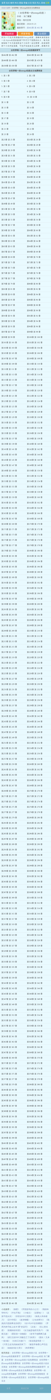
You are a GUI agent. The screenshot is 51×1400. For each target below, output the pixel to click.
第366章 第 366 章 (34, 1047)
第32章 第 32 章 (34, 156)
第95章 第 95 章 (8, 326)
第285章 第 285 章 (9, 834)
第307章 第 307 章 (9, 892)
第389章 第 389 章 (9, 1111)
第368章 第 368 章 (34, 1052)
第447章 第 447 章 (9, 1266)
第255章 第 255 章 (9, 754)
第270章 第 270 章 (34, 791)
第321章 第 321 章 (9, 930)
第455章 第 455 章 (9, 1287)
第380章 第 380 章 (34, 1085)
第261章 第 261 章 (9, 770)
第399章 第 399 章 (9, 1138)
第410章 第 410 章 (34, 1165)
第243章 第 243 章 (9, 722)
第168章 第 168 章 (34, 519)
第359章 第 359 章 (9, 1031)
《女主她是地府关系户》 (33, 1330)
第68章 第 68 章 (34, 252)
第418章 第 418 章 (34, 1186)
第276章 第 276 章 (34, 807)
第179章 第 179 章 (9, 551)
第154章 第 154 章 (34, 481)
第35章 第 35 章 (8, 166)
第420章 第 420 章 (34, 1191)
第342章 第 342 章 (34, 983)
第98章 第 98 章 (34, 332)
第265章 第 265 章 (9, 780)
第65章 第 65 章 (8, 246)
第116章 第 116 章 (34, 380)
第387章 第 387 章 (9, 1106)
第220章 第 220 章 (34, 657)
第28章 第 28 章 (34, 145)
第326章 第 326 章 (34, 940)
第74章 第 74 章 (34, 268)
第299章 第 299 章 (9, 871)
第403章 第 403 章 (9, 1149)
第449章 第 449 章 (9, 1271)
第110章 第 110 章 (34, 364)
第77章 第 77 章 (8, 278)
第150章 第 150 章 (34, 471)
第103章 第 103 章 (9, 348)
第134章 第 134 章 (34, 428)
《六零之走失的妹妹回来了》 (14, 1344)
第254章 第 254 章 (34, 748)
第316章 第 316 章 (34, 914)
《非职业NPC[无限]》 (23, 1316)
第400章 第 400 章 (34, 1138)
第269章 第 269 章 (9, 791)
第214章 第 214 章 (34, 641)
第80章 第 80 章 (34, 284)
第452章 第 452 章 (34, 1277)
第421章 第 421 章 (9, 1197)
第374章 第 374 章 (34, 1068)
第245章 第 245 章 (9, 727)
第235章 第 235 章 (9, 700)
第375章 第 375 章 (9, 1074)
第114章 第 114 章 (34, 375)
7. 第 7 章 (5, 92)
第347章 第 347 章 (9, 999)
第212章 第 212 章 (34, 636)
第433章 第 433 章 (9, 1229)
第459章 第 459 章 (34, 60)
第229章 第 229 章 (9, 684)
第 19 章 (4, 124)
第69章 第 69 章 (8, 257)
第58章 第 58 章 (34, 225)
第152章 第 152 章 (34, 476)
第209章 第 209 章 (9, 631)
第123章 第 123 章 (9, 401)
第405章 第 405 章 (9, 1154)
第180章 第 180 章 (34, 551)
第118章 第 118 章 (34, 385)
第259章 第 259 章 (9, 764)
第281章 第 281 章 (9, 823)
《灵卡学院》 (12, 1320)
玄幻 (8, 3)
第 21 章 (4, 129)
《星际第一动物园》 (19, 1334)
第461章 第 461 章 (34, 55)
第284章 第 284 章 (34, 828)
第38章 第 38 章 (34, 172)
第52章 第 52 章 (34, 209)
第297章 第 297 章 (9, 866)
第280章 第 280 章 (34, 818)
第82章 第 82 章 (34, 289)
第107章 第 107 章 (9, 359)
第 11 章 (4, 102)
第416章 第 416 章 (34, 1181)
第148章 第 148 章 (34, 465)
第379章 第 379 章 (9, 1085)
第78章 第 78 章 (34, 278)
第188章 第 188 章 (34, 572)
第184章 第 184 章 (34, 561)
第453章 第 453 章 (9, 1282)
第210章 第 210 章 (34, 631)
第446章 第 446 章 (34, 1261)
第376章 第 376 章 (34, 1074)
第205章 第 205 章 (9, 620)
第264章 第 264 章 (34, 775)
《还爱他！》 (39, 1313)
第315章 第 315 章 (9, 914)
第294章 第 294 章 (34, 855)
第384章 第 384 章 (34, 1095)
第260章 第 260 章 (34, 764)
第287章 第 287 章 (9, 839)
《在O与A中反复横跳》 (33, 1323)
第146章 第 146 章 (34, 460)
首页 (4, 3)
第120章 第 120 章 (34, 391)
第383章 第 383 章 (9, 1095)
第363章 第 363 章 (9, 1042)
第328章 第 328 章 (34, 946)
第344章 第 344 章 (34, 988)
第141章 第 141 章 (9, 449)
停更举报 (25, 33)
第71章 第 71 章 (8, 262)
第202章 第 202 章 (34, 609)
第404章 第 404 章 (34, 1149)
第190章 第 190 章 (34, 577)
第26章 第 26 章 (34, 140)
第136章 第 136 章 (34, 433)
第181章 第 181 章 (9, 556)
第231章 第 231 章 (9, 689)
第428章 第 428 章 (34, 1213)
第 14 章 (30, 108)
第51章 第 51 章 (8, 209)
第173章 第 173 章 (9, 535)
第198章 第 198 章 (34, 599)
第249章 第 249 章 (9, 738)
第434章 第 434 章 (34, 1229)
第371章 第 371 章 (9, 1063)
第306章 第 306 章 (34, 887)
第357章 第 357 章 (9, 1026)
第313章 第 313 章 (9, 908)
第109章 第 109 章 (9, 364)
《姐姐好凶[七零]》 (14, 1348)
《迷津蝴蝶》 (24, 1320)
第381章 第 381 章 (9, 1090)
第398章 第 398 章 (34, 1133)
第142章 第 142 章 (34, 449)
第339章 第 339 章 (9, 978)
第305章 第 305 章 (9, 887)
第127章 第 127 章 (9, 412)
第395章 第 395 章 (9, 1127)
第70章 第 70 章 (34, 257)
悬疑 (21, 3)
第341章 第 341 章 (9, 983)
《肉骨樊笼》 (30, 1348)
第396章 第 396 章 (34, 1127)
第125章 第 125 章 (9, 407)
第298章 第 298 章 (34, 866)
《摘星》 (16, 1309)
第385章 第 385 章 (9, 1101)
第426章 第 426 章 (34, 1207)
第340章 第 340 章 (34, 978)
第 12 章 (30, 102)
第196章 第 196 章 (34, 593)
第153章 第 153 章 (9, 481)
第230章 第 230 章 (34, 684)
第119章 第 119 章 (9, 391)
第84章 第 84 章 (34, 294)
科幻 (17, 3)
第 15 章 (4, 113)
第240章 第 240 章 (34, 711)
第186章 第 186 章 (34, 567)
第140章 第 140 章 (34, 444)
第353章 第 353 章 (9, 1015)
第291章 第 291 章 (9, 850)
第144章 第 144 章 (34, 455)
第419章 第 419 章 (9, 1191)
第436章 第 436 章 (34, 1234)
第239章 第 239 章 (9, 711)
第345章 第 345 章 (9, 994)
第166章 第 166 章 (34, 513)
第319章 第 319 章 (9, 924)
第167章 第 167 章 (9, 519)
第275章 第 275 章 (9, 807)
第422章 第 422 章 (34, 1197)
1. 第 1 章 (5, 76)
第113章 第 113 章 (9, 375)
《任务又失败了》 (19, 1341)
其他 (43, 3)
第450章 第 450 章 (34, 1271)
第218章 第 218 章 (34, 652)
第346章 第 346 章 (34, 994)
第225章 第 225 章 (9, 673)
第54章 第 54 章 (34, 214)
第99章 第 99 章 (8, 337)
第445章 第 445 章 (9, 1261)
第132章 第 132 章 (34, 423)
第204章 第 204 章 (34, 615)
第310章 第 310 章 (34, 898)
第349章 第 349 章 (9, 1004)
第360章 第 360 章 (34, 1031)
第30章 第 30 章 (34, 150)
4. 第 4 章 (31, 81)
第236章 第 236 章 (34, 700)
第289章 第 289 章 (9, 844)
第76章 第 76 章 (34, 273)
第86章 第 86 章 (34, 300)
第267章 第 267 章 (9, 786)
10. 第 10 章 (32, 97)
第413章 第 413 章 (9, 1175)
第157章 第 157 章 (9, 492)
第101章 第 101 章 (9, 343)
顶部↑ (41, 1388)
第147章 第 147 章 (9, 465)
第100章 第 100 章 (34, 337)
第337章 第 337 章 (9, 972)
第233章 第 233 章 (9, 695)
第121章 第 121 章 (9, 396)
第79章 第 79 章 (8, 284)
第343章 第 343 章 (9, 988)
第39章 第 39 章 (8, 177)
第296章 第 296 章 (34, 860)
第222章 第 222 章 (34, 663)
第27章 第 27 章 (8, 145)
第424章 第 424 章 (34, 1202)
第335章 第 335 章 (9, 967)
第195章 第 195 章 (9, 593)
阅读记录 (25, 1388)
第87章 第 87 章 (8, 305)
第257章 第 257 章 (9, 759)
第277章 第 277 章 (9, 812)
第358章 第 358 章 (34, 1026)
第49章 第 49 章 (8, 204)
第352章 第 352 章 (34, 1010)
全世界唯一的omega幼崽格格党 (31, 1374)
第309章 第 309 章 (9, 898)
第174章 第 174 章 (34, 535)
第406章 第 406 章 (34, 1154)
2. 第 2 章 (31, 76)
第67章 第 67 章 (8, 252)
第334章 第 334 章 (34, 962)
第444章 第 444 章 (34, 1255)
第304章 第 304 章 (34, 882)
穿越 (25, 3)
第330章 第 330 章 (34, 951)
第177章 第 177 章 (9, 545)
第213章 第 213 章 (9, 641)
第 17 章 (4, 118)
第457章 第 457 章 (34, 66)
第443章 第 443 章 (9, 1255)
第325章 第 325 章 (9, 940)
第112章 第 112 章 (34, 369)
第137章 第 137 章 (9, 439)
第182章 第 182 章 (34, 556)
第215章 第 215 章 (9, 647)
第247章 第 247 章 (9, 732)
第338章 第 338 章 (34, 972)
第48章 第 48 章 (34, 198)
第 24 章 (30, 134)
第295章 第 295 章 (9, 860)
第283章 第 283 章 (9, 828)
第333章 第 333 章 (9, 962)
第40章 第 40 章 (34, 177)
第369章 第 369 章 (9, 1058)
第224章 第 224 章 (34, 668)
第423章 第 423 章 (9, 1202)
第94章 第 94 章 (34, 321)
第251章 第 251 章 (9, 743)
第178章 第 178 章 (34, 545)
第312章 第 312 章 (34, 903)
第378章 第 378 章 (34, 1079)
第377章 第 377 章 (9, 1079)
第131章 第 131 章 (9, 423)
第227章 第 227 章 (9, 679)
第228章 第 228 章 (34, 679)
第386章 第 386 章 (34, 1101)
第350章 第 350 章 (34, 1004)
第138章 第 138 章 (34, 439)
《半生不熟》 (16, 1313)
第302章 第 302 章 (34, 876)
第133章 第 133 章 (9, 428)
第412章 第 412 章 (34, 1170)
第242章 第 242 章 (34, 716)
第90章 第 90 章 (34, 310)
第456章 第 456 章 (34, 1287)
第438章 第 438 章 (34, 1239)
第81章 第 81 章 (8, 289)
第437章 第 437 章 (9, 1239)
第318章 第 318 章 (34, 919)
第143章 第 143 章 (9, 455)
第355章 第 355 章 (9, 1020)
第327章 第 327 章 (9, 946)
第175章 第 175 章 (9, 540)
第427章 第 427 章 (9, 1213)
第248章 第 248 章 (34, 732)
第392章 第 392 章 (34, 1117)
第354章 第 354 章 (34, 1015)
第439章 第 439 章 (9, 1245)
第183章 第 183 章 (9, 561)
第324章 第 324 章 (34, 935)
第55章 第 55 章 (8, 220)
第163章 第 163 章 (9, 508)
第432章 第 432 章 (34, 1223)
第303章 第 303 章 (9, 882)
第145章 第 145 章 (9, 460)
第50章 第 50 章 (34, 204)
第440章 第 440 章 (34, 1245)
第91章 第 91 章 (8, 316)
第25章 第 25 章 (8, 140)
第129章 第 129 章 (9, 417)
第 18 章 (30, 118)
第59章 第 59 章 (8, 230)
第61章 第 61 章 (8, 236)
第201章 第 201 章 (9, 609)
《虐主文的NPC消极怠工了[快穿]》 (21, 1337)
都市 (12, 3)
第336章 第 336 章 (34, 967)
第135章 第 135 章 (9, 433)
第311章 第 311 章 (9, 903)
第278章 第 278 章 (34, 812)
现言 (34, 3)
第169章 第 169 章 (9, 524)
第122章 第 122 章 (34, 396)
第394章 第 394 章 (34, 1122)
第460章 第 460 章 (9, 60)
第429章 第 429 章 (9, 1218)
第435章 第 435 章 (9, 1234)
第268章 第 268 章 (34, 786)
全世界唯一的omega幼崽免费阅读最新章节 (27, 1367)
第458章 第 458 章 (9, 66)
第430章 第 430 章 (34, 1218)
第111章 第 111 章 (9, 369)
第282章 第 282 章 (34, 823)
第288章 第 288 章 (34, 839)
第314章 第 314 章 (34, 908)
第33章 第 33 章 (8, 161)
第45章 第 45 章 (8, 193)
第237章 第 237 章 (9, 705)
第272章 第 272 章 (34, 796)
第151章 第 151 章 (9, 476)
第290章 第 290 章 (34, 844)
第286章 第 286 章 (34, 834)
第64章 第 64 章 (34, 241)
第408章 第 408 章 (34, 1159)
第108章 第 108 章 (34, 359)
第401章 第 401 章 (9, 1143)
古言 (30, 3)
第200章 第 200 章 (34, 604)
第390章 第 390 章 (34, 1111)
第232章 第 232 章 (34, 689)
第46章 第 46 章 (34, 193)
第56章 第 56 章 (34, 220)
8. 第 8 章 (31, 92)
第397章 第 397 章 (9, 1133)
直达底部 (41, 33)
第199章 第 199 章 (9, 604)
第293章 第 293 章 (9, 855)
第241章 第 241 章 (9, 716)
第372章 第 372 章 (34, 1063)
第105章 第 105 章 (9, 353)
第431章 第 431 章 (9, 1223)
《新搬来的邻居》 (14, 1330)
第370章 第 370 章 (34, 1058)
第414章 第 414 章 (34, 1175)
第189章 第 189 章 (9, 577)
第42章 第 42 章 (34, 182)
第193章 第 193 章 (9, 588)
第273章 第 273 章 (9, 802)
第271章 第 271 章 (9, 796)
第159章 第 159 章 (9, 497)
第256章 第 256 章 (34, 754)
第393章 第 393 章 (9, 1122)
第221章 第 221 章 (9, 663)
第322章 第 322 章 (34, 930)
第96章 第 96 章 (34, 326)
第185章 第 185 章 (9, 567)
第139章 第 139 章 (9, 444)
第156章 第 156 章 (34, 487)
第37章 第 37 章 (8, 172)
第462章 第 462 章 (34, 28)
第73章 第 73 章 (8, 268)
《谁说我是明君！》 (36, 1341)
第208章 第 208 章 (34, 625)
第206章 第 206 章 (34, 620)
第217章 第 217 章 (9, 652)
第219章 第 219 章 (9, 657)
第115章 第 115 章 (9, 380)
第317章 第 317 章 (9, 919)
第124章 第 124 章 (34, 401)
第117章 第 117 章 (9, 385)
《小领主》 (27, 1313)
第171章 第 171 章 (9, 529)
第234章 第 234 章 (34, 695)
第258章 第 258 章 (34, 759)
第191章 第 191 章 (9, 583)
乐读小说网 (5, 8)
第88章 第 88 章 (34, 305)
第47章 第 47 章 (8, 198)
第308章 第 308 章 (34, 892)
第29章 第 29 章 (8, 150)
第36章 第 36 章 (34, 166)
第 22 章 (30, 129)
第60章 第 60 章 (34, 230)
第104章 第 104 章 (34, 348)
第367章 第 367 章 (9, 1052)
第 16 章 (30, 113)
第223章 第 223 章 (9, 668)
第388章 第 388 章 (34, 1106)
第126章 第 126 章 (34, 407)
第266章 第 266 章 (34, 780)
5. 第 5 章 (5, 86)
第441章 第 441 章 (9, 1250)
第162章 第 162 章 (34, 503)
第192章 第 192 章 (34, 583)
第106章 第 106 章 (34, 353)
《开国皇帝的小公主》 (30, 1309)
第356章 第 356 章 (34, 1020)
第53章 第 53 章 (8, 214)
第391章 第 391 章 (9, 1117)
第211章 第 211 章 (9, 636)
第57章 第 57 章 (8, 225)
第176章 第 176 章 (34, 540)
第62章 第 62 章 (34, 236)
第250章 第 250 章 (34, 738)
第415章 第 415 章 (9, 1181)
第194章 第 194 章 (34, 588)
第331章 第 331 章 (9, 956)
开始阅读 (9, 33)
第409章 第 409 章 (9, 1165)
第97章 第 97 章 (8, 332)
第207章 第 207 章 (9, 625)
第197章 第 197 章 (9, 599)
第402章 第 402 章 (34, 1143)
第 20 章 (30, 124)
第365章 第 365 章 (9, 1047)
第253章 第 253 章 (9, 748)
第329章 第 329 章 (9, 951)
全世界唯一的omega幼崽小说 (24, 1353)
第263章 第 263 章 (9, 775)
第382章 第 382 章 (34, 1090)
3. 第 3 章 (5, 81)
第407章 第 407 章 (9, 1159)
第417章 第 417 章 (9, 1186)
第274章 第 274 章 (34, 802)
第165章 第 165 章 (9, 513)
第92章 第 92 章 (34, 316)
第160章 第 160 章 (34, 497)
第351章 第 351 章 (9, 1010)
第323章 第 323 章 (9, 935)
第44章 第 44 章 (34, 188)
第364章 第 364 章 (34, 1042)
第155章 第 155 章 (9, 487)
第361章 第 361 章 (9, 1036)
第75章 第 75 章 (8, 273)
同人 (39, 3)
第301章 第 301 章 (9, 876)
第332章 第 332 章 (34, 956)
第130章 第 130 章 (34, 417)
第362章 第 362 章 (34, 1036)
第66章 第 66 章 (34, 246)
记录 (47, 3)
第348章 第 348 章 (34, 999)
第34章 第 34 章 (34, 161)
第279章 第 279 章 (9, 818)
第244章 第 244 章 (34, 722)
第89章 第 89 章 (8, 310)
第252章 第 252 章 (34, 743)
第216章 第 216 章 (34, 647)
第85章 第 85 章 (8, 300)
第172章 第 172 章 (34, 529)
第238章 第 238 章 (34, 705)
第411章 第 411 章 (9, 1170)
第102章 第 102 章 (34, 343)
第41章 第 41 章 (8, 182)
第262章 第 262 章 (34, 770)
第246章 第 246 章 (34, 727)
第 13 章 (4, 108)
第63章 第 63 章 (8, 241)
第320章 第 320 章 (34, 924)
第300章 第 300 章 (34, 871)
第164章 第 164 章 (34, 508)
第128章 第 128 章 (34, 412)
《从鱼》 (33, 1327)
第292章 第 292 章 (34, 850)
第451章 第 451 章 (9, 1277)
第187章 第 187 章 (9, 572)
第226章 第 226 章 (34, 673)
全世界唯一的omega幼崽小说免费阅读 (21, 1360)
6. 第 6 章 (31, 86)
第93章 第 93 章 (8, 321)
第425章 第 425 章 (9, 1207)
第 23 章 (4, 134)
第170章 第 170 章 (34, 524)
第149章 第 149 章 (9, 471)
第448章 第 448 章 (34, 1266)
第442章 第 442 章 (34, 1250)
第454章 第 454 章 (34, 1282)
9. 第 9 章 (5, 97)
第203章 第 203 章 (9, 615)
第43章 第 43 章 (8, 188)
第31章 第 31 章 (8, 156)
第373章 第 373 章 (9, 1068)
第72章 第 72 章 (34, 262)
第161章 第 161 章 (9, 503)
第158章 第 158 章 (34, 492)
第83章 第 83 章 (8, 294)
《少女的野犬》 (38, 1320)
